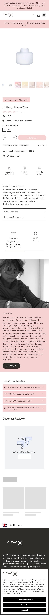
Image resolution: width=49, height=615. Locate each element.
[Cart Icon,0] (38, 15)
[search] (33, 15)
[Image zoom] (24, 56)
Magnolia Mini (18, 22)
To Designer (11, 365)
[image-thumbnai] (3, 85)
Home (6, 22)
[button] (32, 137)
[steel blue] (9, 129)
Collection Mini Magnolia (16, 99)
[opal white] (4, 129)
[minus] (5, 138)
